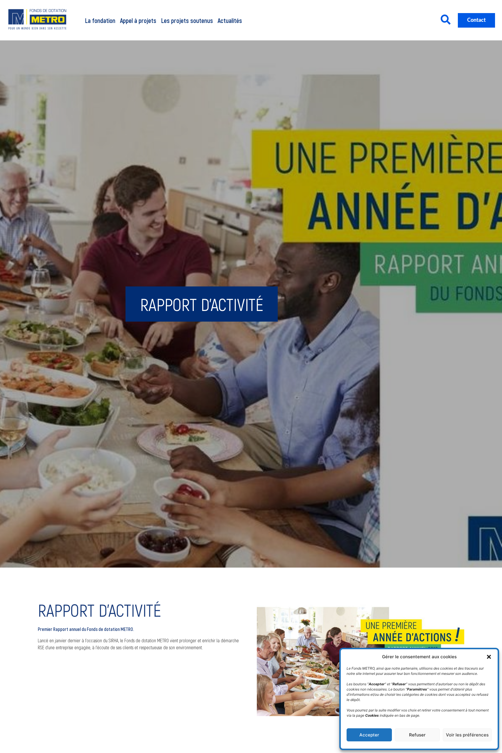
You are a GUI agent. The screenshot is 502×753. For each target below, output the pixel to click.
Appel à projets (138, 20)
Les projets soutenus (187, 20)
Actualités (230, 20)
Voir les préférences (467, 735)
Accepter (369, 735)
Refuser (417, 735)
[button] (489, 657)
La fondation (100, 20)
